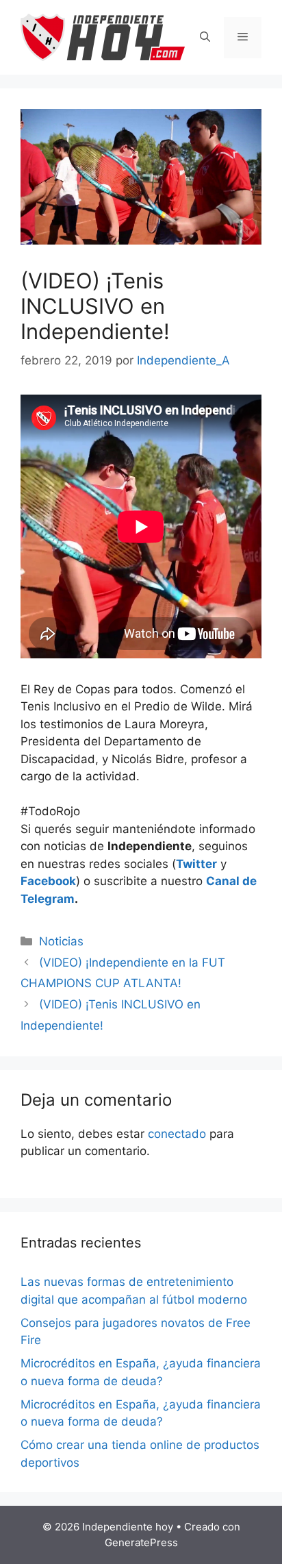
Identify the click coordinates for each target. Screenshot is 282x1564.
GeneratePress (141, 1542)
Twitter (196, 864)
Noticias (61, 941)
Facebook (48, 881)
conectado (177, 1134)
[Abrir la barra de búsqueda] (205, 37)
